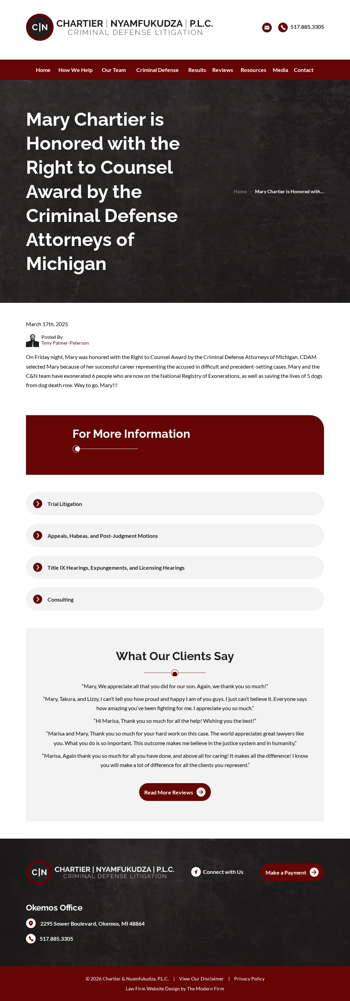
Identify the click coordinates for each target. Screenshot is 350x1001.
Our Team (114, 69)
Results (197, 69)
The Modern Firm (205, 988)
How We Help (75, 69)
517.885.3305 (307, 26)
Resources (253, 69)
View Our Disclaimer (201, 978)
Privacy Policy (249, 978)
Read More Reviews (168, 792)
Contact (303, 69)
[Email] (268, 26)
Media (280, 69)
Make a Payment (286, 872)
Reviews (222, 69)
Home (43, 69)
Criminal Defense (157, 69)
